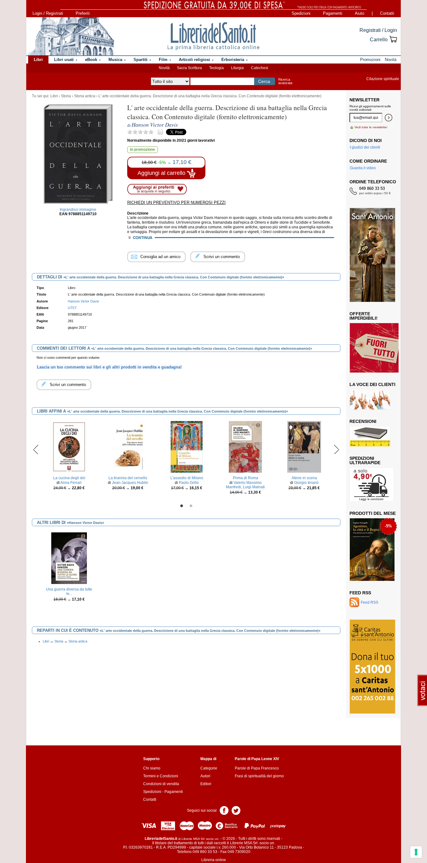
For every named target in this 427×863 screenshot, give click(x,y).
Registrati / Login (378, 30)
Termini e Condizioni (160, 776)
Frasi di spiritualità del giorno (259, 776)
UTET (72, 308)
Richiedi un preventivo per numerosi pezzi (176, 202)
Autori (205, 776)
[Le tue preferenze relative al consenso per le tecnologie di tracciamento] (416, 852)
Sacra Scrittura (189, 68)
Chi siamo (151, 768)
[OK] (388, 117)
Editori (205, 784)
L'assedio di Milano (186, 478)
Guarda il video (363, 168)
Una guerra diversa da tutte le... (69, 591)
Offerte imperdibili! (363, 316)
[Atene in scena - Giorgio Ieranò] (304, 446)
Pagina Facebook (224, 810)
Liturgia (237, 68)
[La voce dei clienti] (369, 399)
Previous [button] (36, 449)
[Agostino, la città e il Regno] (372, 549)
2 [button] (191, 506)
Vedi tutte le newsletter (370, 127)
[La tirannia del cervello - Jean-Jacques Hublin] (127, 446)
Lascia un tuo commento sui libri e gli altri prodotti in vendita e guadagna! (109, 367)
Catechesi (259, 68)
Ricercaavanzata (285, 81)
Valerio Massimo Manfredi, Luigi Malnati (245, 484)
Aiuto (359, 13)
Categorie (208, 768)
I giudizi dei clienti (365, 147)
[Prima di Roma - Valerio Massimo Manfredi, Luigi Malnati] (245, 446)
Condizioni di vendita (161, 784)
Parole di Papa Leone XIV (257, 759)
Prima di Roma (245, 478)
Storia (66, 96)
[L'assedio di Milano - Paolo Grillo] (187, 446)
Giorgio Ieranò (306, 482)
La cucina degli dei (69, 478)
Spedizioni (301, 13)
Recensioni (362, 421)
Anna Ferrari (71, 482)
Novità (164, 68)
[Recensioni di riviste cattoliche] (369, 436)
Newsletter (364, 99)
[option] (69, 457)
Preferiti (83, 13)
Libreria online (213, 860)
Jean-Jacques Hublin (130, 482)
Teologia (216, 68)
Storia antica (84, 96)
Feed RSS (360, 592)
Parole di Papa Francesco (257, 768)
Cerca (264, 81)
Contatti (387, 13)
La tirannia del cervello (127, 478)
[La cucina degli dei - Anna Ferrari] (69, 446)
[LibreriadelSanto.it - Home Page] (213, 36)
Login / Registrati (48, 13)
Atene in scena (304, 478)
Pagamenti (332, 13)
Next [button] (336, 449)
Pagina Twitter (236, 810)
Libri (54, 96)
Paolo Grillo (189, 482)
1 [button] (181, 506)
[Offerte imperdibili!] (376, 347)
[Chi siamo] (70, 36)
